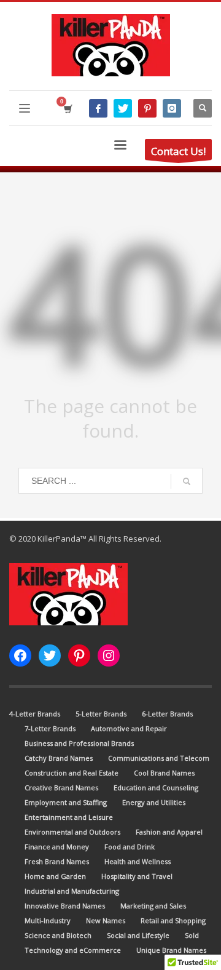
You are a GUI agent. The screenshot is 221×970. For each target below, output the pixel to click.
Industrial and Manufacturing (72, 891)
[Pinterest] (147, 108)
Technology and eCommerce (73, 950)
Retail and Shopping (173, 920)
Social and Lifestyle (138, 935)
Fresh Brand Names (57, 861)
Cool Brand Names (164, 772)
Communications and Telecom (158, 758)
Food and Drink (129, 846)
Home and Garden (55, 876)
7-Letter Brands (50, 728)
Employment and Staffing (66, 802)
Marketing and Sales (153, 905)
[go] (187, 481)
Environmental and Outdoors (72, 831)
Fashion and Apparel (169, 831)
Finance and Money (57, 846)
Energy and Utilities (153, 802)
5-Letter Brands (101, 713)
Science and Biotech (58, 935)
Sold (192, 935)
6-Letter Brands (167, 713)
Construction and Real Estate (71, 772)
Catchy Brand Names (59, 758)
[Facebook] (98, 108)
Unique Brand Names (171, 950)
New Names (105, 920)
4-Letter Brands (34, 713)
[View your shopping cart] (67, 108)
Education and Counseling (156, 787)
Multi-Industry (48, 920)
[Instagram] (172, 108)
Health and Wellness (137, 861)
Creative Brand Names (61, 787)
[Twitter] (123, 108)
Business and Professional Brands (79, 743)
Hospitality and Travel (137, 876)
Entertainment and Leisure (69, 817)
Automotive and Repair (129, 728)
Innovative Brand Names (65, 905)
